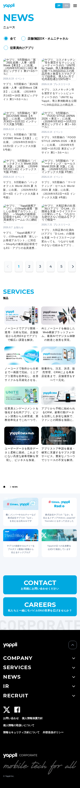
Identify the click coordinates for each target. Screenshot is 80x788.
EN (66, 5)
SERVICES (17, 667)
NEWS (12, 677)
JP (58, 5)
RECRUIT (16, 695)
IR (6, 686)
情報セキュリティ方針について (21, 732)
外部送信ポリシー (53, 732)
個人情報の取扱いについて (18, 725)
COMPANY (18, 658)
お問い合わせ (11, 718)
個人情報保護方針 (32, 718)
